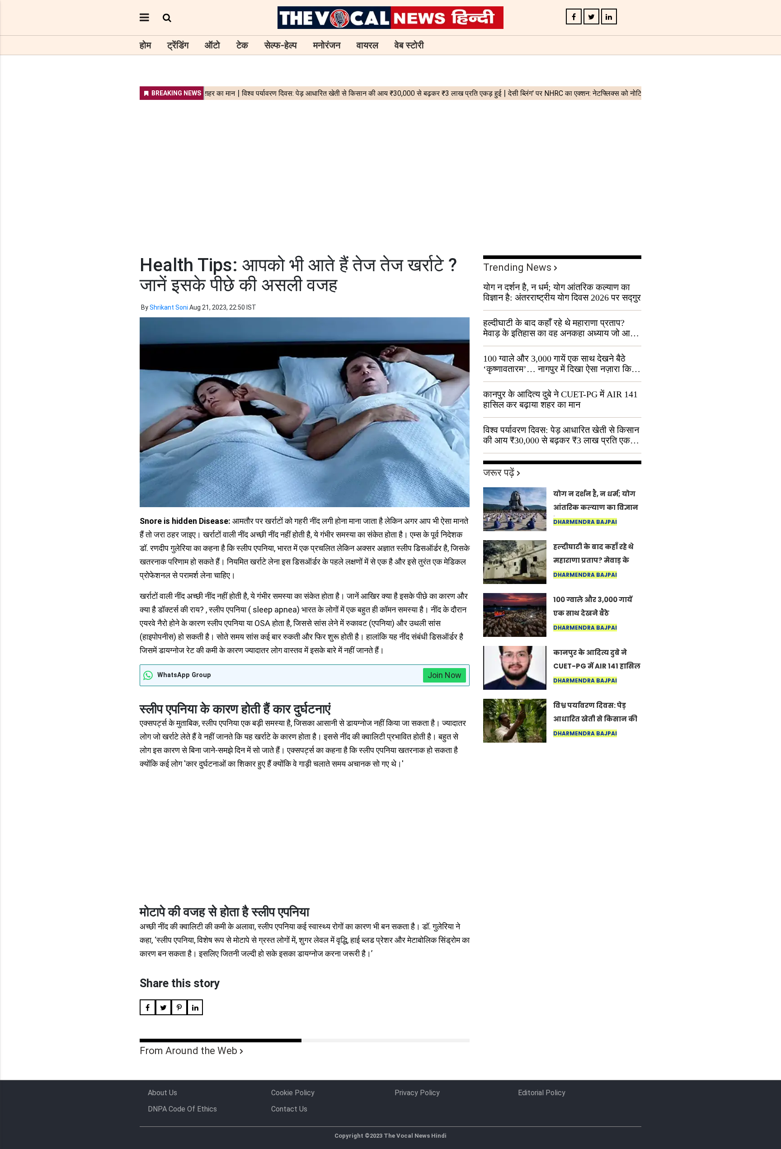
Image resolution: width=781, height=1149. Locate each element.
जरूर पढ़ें (498, 472)
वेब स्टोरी (409, 45)
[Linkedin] (609, 17)
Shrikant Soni (169, 307)
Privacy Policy (417, 1092)
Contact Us (289, 1109)
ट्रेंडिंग (177, 45)
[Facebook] (574, 17)
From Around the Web (188, 1050)
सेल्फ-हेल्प (280, 45)
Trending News (517, 267)
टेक (242, 45)
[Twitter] (591, 17)
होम (145, 45)
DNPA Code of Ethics (182, 1109)
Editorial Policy (541, 1092)
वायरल (367, 45)
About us (162, 1092)
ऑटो (212, 45)
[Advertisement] (390, 171)
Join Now (444, 675)
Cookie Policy (293, 1092)
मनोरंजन (326, 45)
